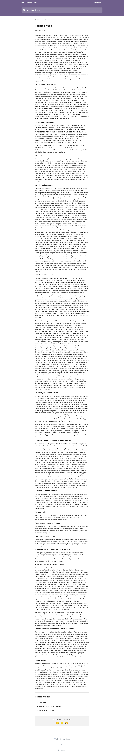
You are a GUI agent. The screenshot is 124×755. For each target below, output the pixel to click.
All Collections (39, 20)
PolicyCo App (97, 2)
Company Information (51, 20)
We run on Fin (62, 750)
